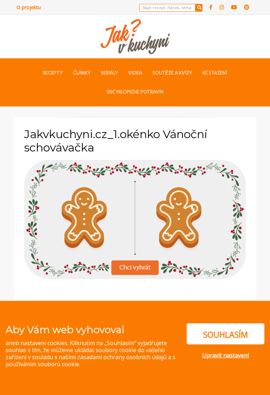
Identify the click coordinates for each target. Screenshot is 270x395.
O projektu (29, 7)
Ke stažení (214, 73)
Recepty (53, 73)
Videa (135, 73)
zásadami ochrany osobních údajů (122, 357)
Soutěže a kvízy (172, 73)
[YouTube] (234, 7)
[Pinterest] (246, 7)
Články (81, 73)
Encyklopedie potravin (135, 92)
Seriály (109, 73)
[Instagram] (221, 7)
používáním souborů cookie (42, 364)
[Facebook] (211, 7)
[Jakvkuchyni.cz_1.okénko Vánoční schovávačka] (135, 218)
